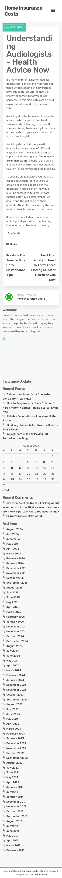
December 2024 (16, 626)
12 (20, 467)
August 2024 (14, 646)
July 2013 (12, 825)
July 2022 (12, 767)
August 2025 (14, 587)
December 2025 (16, 568)
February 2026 (15, 558)
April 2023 (12, 723)
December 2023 (16, 684)
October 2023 (15, 694)
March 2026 (13, 553)
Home (13, 244)
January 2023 (15, 738)
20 (28, 473)
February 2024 (15, 675)
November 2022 (16, 748)
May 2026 (12, 543)
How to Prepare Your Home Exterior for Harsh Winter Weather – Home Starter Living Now (31, 407)
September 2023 (17, 699)
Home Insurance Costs (23, 11)
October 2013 (14, 811)
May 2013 (12, 835)
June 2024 (13, 655)
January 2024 (15, 680)
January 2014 (15, 796)
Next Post (48, 255)
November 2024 (16, 631)
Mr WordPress (15, 516)
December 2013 (16, 801)
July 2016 (12, 791)
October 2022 (15, 753)
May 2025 (12, 602)
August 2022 (14, 762)
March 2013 (13, 845)
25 (12, 479)
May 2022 (12, 777)
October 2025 (15, 577)
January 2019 (15, 787)
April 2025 (12, 607)
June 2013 (12, 830)
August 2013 (14, 821)
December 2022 (16, 743)
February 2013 (15, 850)
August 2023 (14, 704)
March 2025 (13, 612)
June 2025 (13, 597)
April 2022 (12, 782)
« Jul (6, 490)
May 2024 (12, 660)
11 (12, 467)
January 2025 (15, 621)
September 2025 (17, 582)
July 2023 (12, 709)
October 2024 (15, 636)
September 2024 (17, 641)
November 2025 (16, 573)
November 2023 (16, 689)
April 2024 (12, 665)
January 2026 (15, 563)
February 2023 (15, 733)
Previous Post (16, 255)
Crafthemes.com (37, 874)
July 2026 (12, 534)
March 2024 (13, 670)
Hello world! (35, 516)
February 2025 (15, 616)
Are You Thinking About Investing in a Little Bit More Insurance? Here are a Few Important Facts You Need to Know (31, 507)
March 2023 (13, 728)
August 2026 (14, 529)
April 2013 (12, 840)
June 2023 (13, 714)
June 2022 (13, 772)
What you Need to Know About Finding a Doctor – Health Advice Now (43, 270)
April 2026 (12, 548)
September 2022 (17, 757)
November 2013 (16, 806)
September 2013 (16, 816)
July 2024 (12, 650)
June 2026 (13, 539)
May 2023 (12, 718)
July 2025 (12, 592)
